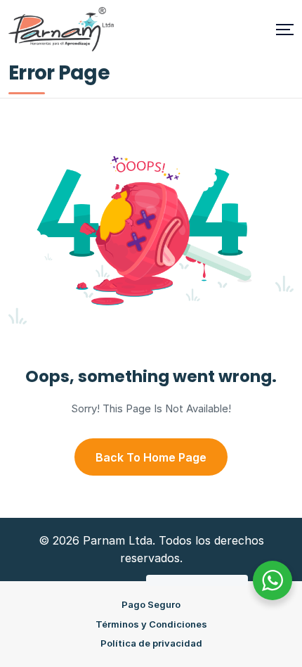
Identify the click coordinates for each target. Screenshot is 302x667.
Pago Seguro (151, 604)
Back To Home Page (151, 457)
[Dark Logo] (61, 29)
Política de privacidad (151, 643)
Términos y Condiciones (151, 624)
